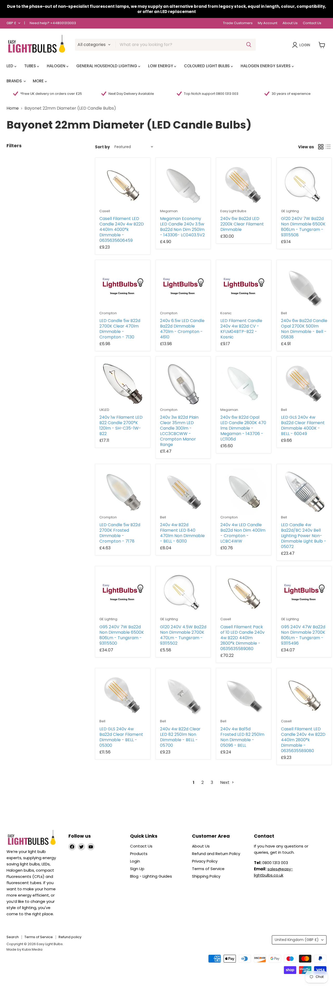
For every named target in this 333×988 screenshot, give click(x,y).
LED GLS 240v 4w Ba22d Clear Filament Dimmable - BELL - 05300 (121, 737)
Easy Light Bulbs (233, 211)
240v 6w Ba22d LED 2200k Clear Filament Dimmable (242, 224)
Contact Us (312, 23)
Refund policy (70, 936)
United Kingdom (297, 939)
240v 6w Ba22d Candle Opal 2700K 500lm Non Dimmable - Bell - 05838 (304, 329)
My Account (267, 23)
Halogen (56, 66)
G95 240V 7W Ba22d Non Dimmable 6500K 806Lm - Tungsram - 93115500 (121, 635)
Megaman (169, 211)
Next (225, 782)
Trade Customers (238, 23)
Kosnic (226, 313)
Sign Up (137, 868)
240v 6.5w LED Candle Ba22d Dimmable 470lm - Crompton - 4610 (182, 329)
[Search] (249, 45)
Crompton (108, 313)
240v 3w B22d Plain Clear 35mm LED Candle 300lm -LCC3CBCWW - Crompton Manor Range (179, 431)
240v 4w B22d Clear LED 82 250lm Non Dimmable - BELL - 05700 (180, 737)
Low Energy (161, 66)
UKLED (104, 409)
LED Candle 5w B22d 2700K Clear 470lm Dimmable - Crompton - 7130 (119, 329)
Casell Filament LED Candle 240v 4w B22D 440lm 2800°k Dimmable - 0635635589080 (303, 740)
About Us (290, 23)
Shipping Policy (206, 876)
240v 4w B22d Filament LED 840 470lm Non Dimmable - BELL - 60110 (182, 533)
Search (13, 936)
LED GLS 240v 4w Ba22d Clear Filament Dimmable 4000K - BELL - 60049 (303, 425)
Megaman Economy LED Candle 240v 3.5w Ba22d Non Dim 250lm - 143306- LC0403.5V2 (182, 227)
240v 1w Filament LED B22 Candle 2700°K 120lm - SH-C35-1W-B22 (121, 425)
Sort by (102, 147)
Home (13, 108)
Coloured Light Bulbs (207, 66)
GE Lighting (290, 211)
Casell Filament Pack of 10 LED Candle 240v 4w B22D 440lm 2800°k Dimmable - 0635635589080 (242, 638)
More (39, 81)
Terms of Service (208, 868)
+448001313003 (63, 23)
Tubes (30, 66)
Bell (284, 313)
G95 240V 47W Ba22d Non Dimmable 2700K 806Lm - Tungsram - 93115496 (303, 635)
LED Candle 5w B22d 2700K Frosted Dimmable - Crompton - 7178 (119, 533)
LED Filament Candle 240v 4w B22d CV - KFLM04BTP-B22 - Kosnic (241, 329)
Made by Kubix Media (24, 949)
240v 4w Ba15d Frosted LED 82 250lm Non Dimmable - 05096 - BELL (242, 737)
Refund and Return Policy (216, 853)
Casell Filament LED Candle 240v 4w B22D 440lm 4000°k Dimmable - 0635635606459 (121, 229)
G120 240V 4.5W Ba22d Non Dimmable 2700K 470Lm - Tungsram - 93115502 (183, 635)
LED (10, 66)
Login (304, 45)
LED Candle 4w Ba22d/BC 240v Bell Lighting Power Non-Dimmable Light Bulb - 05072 (303, 536)
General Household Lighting (107, 66)
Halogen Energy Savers (266, 66)
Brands (15, 81)
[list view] (328, 146)
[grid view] (320, 146)
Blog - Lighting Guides (151, 876)
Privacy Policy (204, 861)
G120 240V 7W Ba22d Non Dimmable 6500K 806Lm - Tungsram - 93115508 (303, 227)
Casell (104, 211)
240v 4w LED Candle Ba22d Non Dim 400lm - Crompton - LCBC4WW (242, 533)
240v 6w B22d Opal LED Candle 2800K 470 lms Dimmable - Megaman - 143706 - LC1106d (243, 428)
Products (139, 853)
